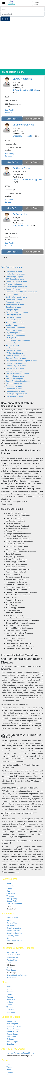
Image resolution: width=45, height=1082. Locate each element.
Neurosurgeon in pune (15, 305)
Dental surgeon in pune (15, 325)
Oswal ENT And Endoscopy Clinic (27, 179)
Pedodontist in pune (14, 386)
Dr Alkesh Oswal (21, 168)
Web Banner (11, 970)
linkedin (9, 1070)
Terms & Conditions (14, 904)
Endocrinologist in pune (15, 294)
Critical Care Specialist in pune (18, 381)
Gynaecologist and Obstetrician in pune (21, 292)
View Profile (12, 119)
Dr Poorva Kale (20, 214)
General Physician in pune (16, 282)
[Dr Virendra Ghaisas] (7, 132)
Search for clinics (13, 930)
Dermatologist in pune (14, 277)
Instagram (10, 1072)
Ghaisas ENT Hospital (22, 136)
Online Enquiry (33, 119)
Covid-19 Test (11, 923)
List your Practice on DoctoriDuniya (20, 1053)
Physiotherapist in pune (15, 333)
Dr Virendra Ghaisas (23, 124)
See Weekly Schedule (9, 111)
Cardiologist (11, 1021)
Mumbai (9, 989)
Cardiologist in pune (14, 271)
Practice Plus (11, 960)
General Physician (13, 1026)
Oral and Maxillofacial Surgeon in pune (21, 361)
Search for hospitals (14, 933)
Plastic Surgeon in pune (15, 274)
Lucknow (10, 1002)
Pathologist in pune (13, 315)
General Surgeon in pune (16, 289)
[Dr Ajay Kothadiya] (7, 86)
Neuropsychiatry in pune (15, 335)
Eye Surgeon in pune (14, 396)
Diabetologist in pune (14, 371)
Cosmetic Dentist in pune (16, 358)
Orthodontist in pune (14, 384)
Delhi (8, 987)
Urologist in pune (12, 310)
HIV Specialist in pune (14, 378)
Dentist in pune (12, 348)
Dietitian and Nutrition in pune (17, 373)
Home (8, 883)
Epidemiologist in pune (15, 376)
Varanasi (9, 1007)
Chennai (9, 992)
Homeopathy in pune (14, 343)
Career (9, 888)
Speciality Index (12, 936)
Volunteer (10, 896)
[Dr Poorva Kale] (7, 222)
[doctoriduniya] (11, 4)
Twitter (9, 1067)
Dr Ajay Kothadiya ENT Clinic (25, 90)
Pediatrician (11, 1036)
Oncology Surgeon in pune (16, 394)
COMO (9, 962)
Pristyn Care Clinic (20, 225)
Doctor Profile (11, 952)
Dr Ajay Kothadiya (22, 78)
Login (36, 3)
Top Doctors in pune (12, 267)
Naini (8, 920)
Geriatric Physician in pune (16, 287)
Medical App (11, 925)
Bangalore (10, 997)
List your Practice (13, 955)
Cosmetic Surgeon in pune (16, 350)
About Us (10, 886)
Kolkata (9, 994)
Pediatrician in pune (14, 330)
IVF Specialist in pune (14, 353)
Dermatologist (12, 1034)
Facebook (10, 1065)
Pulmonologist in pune (15, 322)
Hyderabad (10, 999)
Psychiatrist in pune (13, 317)
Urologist (10, 1039)
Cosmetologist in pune (15, 368)
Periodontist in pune (14, 389)
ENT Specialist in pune (15, 279)
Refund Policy (11, 901)
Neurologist (11, 1044)
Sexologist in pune (13, 338)
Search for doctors (13, 928)
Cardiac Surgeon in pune (16, 366)
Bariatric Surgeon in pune (16, 363)
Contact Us (10, 893)
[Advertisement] (22, 45)
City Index (10, 938)
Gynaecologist (12, 1031)
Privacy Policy (11, 899)
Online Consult (12, 918)
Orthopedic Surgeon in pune (17, 312)
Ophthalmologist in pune (15, 327)
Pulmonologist (12, 1042)
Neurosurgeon (12, 1024)
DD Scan (10, 968)
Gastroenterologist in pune (16, 297)
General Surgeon (13, 1029)
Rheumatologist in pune (15, 391)
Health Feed (11, 978)
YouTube (10, 1075)
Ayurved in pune (12, 345)
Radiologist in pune (13, 320)
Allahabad (10, 1010)
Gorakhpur (10, 1012)
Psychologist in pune (14, 284)
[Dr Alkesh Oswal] (7, 176)
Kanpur (9, 1005)
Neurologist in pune (13, 302)
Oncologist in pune (13, 307)
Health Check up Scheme (16, 975)
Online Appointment (14, 941)
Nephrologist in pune (14, 299)
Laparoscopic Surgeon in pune (18, 340)
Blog (8, 891)
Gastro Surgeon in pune (15, 356)
